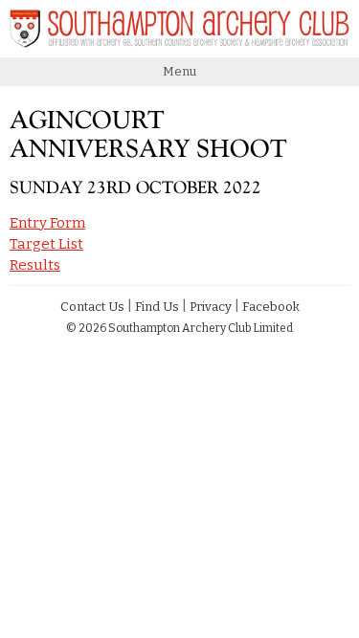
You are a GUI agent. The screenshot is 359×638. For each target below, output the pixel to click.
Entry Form (47, 222)
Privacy (211, 306)
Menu (179, 71)
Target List (46, 244)
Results (35, 265)
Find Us (157, 306)
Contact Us (92, 306)
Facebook (271, 306)
